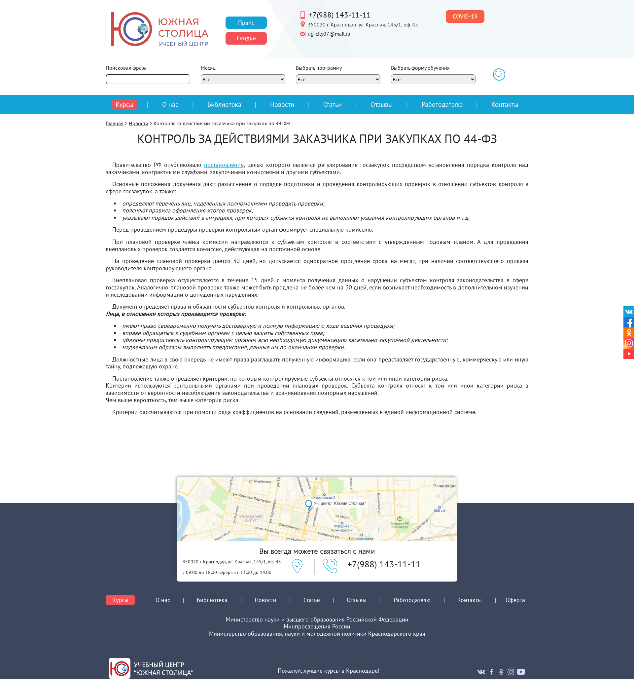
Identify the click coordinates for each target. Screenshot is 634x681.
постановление (224, 165)
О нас (170, 104)
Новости (282, 104)
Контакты (504, 104)
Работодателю (442, 104)
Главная (114, 123)
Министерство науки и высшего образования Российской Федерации (317, 619)
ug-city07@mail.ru (329, 33)
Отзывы (381, 104)
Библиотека (224, 104)
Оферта (515, 600)
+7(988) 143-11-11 (339, 14)
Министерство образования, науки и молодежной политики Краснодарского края (317, 633)
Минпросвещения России (317, 626)
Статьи (332, 104)
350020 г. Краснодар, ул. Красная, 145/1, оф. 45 (363, 24)
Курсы (124, 104)
